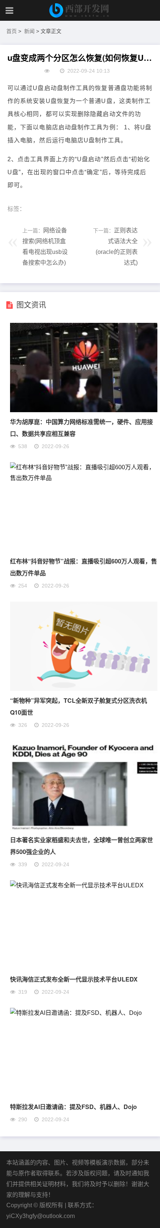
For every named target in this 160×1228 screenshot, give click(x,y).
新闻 (29, 31)
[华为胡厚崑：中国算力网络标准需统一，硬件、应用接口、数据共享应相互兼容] (83, 410)
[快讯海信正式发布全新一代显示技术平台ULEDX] (77, 885)
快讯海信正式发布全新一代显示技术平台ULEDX (74, 979)
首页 (11, 31)
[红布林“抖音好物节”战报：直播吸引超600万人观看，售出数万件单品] (83, 478)
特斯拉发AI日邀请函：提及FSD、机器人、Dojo (73, 1106)
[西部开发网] (80, 10)
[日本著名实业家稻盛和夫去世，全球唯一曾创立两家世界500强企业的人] (83, 828)
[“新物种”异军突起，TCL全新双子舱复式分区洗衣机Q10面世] (83, 689)
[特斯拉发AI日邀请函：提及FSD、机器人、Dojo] (76, 1013)
